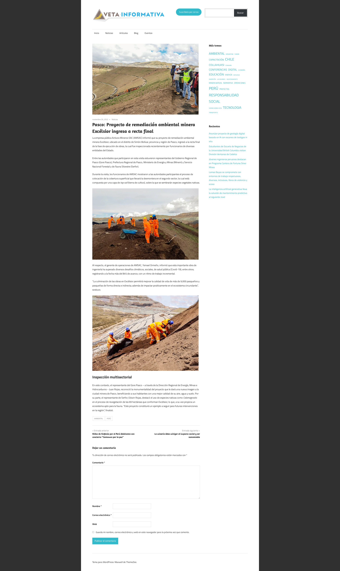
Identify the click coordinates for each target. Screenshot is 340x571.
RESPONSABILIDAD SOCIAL (224, 98)
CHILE (229, 59)
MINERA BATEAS (215, 82)
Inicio (96, 33)
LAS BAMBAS (221, 79)
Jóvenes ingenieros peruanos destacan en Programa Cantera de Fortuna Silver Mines (227, 163)
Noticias (109, 33)
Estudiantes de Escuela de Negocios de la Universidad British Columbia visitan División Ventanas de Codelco (227, 150)
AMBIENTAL (98, 418)
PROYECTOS (224, 89)
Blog (136, 33)
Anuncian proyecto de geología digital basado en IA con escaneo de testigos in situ (228, 137)
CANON (237, 54)
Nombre (97, 506)
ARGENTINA (229, 54)
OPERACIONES (240, 82)
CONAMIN (228, 65)
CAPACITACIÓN (216, 60)
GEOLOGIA (236, 75)
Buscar (240, 12)
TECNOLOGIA (232, 107)
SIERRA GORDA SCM (215, 108)
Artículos (123, 33)
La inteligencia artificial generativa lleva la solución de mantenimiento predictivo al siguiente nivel (228, 193)
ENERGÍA (228, 74)
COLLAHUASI (216, 65)
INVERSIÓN (212, 79)
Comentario (98, 462)
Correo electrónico (102, 515)
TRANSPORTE (213, 112)
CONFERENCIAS (218, 70)
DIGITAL (232, 70)
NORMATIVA (228, 82)
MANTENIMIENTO (232, 79)
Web (94, 524)
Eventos (148, 33)
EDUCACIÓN (216, 74)
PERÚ (109, 418)
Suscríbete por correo (188, 12)
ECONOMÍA (241, 70)
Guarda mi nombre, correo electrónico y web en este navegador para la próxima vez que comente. (142, 532)
